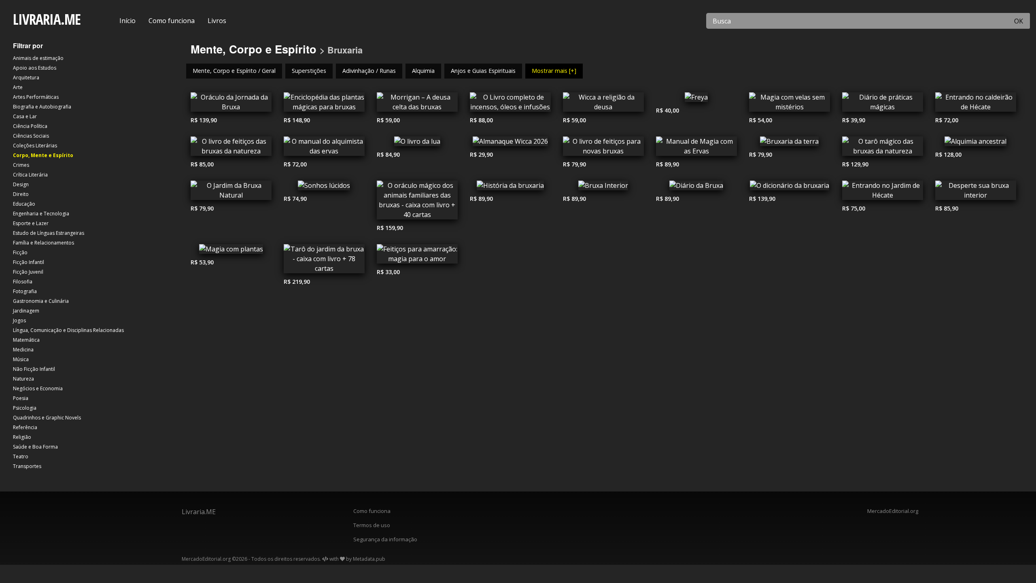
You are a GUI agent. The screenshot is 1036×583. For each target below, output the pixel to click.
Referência (25, 427)
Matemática (26, 339)
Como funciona (172, 20)
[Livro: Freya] (696, 99)
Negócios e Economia (38, 388)
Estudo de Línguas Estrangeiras (48, 233)
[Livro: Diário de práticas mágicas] (882, 104)
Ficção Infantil (28, 262)
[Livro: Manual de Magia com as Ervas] (696, 148)
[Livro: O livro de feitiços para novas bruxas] (603, 148)
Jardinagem (26, 310)
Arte (18, 87)
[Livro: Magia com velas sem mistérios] (789, 104)
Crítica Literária (30, 174)
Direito (21, 194)
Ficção (20, 252)
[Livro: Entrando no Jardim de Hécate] (882, 192)
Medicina (23, 349)
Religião (22, 437)
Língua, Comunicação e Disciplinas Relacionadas (68, 330)
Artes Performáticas (36, 97)
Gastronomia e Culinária (41, 301)
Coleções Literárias (35, 145)
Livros (217, 20)
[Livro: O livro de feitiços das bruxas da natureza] (231, 148)
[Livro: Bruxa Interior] (603, 187)
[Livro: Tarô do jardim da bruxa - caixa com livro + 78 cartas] (324, 260)
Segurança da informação (385, 539)
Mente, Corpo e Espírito (253, 49)
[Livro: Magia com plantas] (231, 251)
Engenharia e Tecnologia (41, 213)
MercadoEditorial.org (892, 511)
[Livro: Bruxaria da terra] (789, 143)
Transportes (27, 466)
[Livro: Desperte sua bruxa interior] (975, 192)
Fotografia (25, 291)
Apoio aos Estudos (34, 67)
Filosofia (22, 281)
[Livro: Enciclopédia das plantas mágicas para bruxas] (324, 104)
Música (21, 359)
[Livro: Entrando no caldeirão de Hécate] (975, 104)
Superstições (309, 70)
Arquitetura (26, 77)
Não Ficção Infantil (34, 369)
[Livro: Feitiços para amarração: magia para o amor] (417, 256)
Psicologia (24, 407)
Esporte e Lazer (31, 223)
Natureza (23, 378)
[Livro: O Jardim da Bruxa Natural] (231, 192)
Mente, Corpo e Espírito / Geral (234, 70)
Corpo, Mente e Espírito (43, 155)
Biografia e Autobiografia (42, 106)
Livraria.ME (199, 511)
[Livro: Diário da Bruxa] (696, 187)
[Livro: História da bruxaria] (510, 187)
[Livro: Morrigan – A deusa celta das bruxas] (417, 104)
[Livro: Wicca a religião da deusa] (603, 104)
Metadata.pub (369, 558)
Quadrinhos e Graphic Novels (47, 417)
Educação (24, 203)
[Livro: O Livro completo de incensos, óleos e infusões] (510, 104)
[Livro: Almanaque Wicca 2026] (510, 143)
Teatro (20, 456)
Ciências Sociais (31, 135)
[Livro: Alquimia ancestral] (975, 143)
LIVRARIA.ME (47, 19)
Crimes (21, 165)
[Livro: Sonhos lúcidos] (324, 187)
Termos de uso (371, 525)
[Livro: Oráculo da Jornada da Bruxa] (231, 104)
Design (21, 184)
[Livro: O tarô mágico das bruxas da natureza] (882, 148)
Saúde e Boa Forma (35, 446)
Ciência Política (30, 126)
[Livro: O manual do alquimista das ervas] (324, 148)
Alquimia (423, 70)
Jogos (19, 320)
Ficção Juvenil (28, 271)
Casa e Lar (25, 116)
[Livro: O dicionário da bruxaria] (789, 187)
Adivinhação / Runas (369, 70)
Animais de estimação (38, 58)
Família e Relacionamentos (43, 242)
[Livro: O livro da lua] (417, 143)
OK (1018, 21)
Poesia (20, 398)
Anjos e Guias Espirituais (483, 70)
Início (127, 20)
